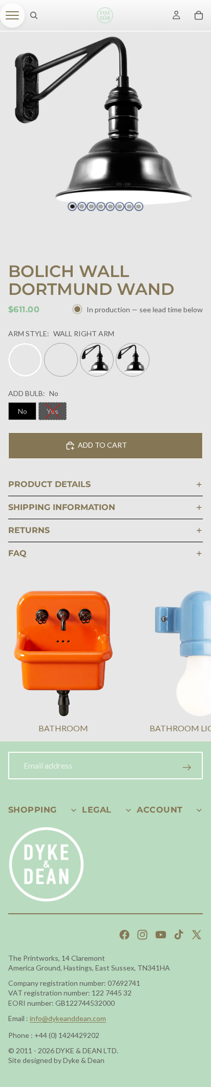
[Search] (34, 15)
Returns (29, 530)
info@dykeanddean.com (68, 1018)
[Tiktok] (179, 935)
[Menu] (12, 15)
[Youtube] (161, 935)
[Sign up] (187, 767)
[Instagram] (142, 935)
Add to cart (102, 445)
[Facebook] (124, 935)
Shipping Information (61, 507)
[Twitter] (197, 935)
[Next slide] (190, 663)
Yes (52, 411)
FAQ (17, 553)
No (22, 411)
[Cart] (198, 15)
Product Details (49, 484)
